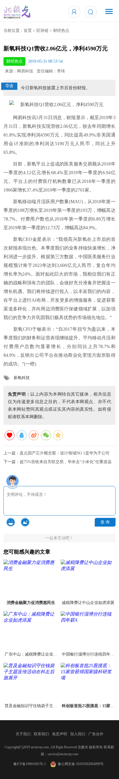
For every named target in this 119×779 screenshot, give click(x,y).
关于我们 (23, 734)
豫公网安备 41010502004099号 (80, 764)
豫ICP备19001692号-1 (29, 764)
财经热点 (61, 30)
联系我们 (41, 734)
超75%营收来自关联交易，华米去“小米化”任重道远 (65, 462)
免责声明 (59, 734)
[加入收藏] (9, 435)
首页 (28, 30)
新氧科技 (22, 378)
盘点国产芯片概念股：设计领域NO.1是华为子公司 (64, 453)
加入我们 (77, 734)
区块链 (42, 30)
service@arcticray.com (63, 754)
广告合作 (95, 734)
